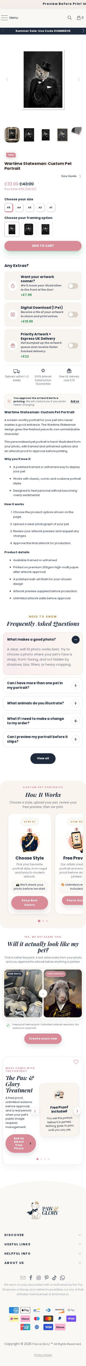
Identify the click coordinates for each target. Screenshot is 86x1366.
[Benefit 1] (37, 1159)
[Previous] (7, 79)
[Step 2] (43, 921)
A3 (29, 207)
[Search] (69, 17)
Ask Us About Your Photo (22, 1143)
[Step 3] (47, 921)
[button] (83, 31)
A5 (8, 207)
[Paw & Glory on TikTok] (54, 1278)
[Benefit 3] (45, 1159)
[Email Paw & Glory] (23, 1278)
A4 (19, 207)
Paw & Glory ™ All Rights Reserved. (57, 1344)
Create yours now (43, 1038)
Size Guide (69, 176)
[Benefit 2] (41, 1159)
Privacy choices (43, 1355)
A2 (40, 207)
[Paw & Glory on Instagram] (39, 1278)
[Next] (78, 79)
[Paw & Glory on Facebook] (31, 1278)
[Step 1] (39, 921)
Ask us (75, 401)
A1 (50, 207)
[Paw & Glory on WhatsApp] (62, 1278)
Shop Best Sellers (29, 902)
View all (43, 758)
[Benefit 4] (49, 1159)
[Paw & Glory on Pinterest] (46, 1278)
